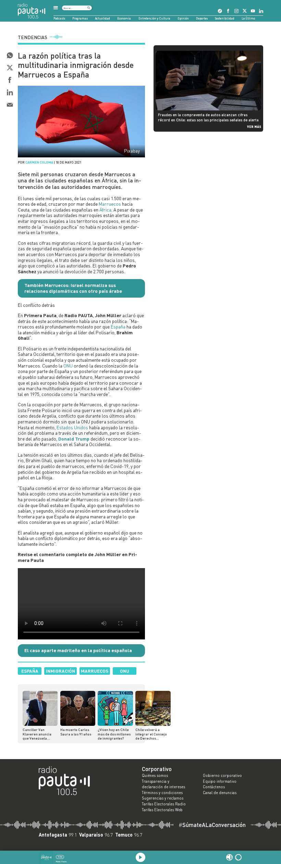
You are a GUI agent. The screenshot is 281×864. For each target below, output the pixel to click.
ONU (68, 366)
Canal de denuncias (219, 792)
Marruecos (110, 204)
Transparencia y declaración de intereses (163, 784)
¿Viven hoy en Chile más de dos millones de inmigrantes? (114, 734)
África (105, 210)
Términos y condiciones (162, 792)
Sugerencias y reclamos (162, 798)
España (118, 326)
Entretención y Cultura (154, 18)
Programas (80, 18)
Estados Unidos (72, 427)
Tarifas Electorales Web (162, 809)
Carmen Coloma (39, 162)
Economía (124, 18)
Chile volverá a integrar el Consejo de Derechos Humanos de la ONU (151, 734)
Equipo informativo (219, 781)
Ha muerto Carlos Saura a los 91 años (75, 732)
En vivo (60, 857)
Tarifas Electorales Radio (164, 804)
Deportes (202, 18)
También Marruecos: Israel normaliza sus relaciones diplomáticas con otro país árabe (73, 288)
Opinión (183, 18)
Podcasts (59, 18)
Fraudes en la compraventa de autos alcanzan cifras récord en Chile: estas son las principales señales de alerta (208, 117)
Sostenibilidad (224, 18)
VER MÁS (254, 126)
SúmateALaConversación (212, 825)
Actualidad (102, 18)
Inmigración (60, 671)
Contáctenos (214, 786)
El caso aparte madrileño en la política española (78, 650)
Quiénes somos (155, 775)
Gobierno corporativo (222, 775)
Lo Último (248, 18)
